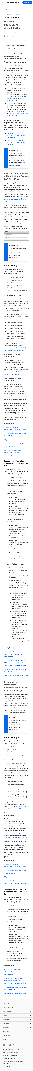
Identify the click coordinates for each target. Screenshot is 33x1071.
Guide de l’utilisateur (13, 17)
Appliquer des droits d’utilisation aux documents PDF (17, 98)
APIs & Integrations (20, 45)
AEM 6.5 (18, 14)
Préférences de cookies (10, 1058)
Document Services (9, 45)
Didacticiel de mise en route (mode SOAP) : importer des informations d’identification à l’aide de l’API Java (15, 663)
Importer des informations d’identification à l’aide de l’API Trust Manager (16, 135)
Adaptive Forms (15, 43)
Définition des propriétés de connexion (15, 837)
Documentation (9, 14)
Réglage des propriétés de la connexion (16, 440)
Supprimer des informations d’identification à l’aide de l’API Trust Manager (16, 142)
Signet (7, 36)
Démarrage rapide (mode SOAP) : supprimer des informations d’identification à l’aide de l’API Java (15, 980)
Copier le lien (15, 36)
